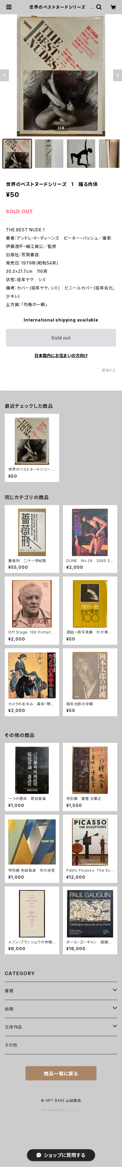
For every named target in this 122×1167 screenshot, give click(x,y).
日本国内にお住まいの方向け (61, 355)
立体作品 (13, 1026)
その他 (11, 1044)
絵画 (9, 1008)
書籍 (9, 990)
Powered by (54, 1110)
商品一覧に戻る (61, 1074)
